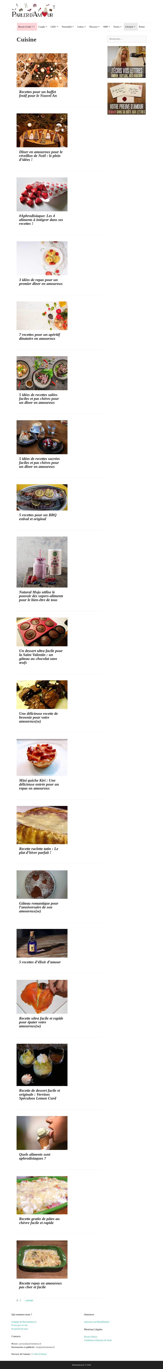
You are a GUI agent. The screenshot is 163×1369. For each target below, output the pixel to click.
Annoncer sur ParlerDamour (96, 1322)
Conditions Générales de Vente (98, 1340)
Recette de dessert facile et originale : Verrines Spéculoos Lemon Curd (39, 1094)
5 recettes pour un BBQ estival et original (38, 517)
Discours (93, 26)
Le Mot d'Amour (39, 1354)
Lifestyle (129, 26)
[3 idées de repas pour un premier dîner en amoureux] (42, 274)
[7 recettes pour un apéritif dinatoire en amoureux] (42, 329)
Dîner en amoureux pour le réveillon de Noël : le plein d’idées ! (41, 156)
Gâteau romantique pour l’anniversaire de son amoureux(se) (38, 907)
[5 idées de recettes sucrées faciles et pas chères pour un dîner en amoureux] (42, 453)
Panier (142, 26)
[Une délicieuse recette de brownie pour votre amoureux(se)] (42, 708)
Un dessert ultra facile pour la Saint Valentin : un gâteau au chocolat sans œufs (41, 657)
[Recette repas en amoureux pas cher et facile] (42, 1277)
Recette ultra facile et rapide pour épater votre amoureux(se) (41, 1022)
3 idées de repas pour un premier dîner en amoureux (41, 282)
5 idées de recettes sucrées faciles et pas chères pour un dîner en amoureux (39, 462)
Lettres (80, 26)
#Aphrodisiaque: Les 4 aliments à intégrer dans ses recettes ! (41, 220)
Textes (116, 26)
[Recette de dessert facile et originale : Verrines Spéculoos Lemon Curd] (42, 1085)
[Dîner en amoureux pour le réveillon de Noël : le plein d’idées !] (42, 146)
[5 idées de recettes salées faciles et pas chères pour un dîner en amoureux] (42, 389)
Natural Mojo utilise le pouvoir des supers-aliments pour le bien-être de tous (41, 596)
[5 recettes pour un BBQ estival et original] (42, 509)
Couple (41, 26)
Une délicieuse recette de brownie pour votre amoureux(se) (38, 717)
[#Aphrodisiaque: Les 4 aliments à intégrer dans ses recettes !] (42, 210)
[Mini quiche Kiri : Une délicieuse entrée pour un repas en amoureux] (42, 775)
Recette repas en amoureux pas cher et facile (40, 1285)
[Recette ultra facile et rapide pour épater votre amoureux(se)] (42, 1013)
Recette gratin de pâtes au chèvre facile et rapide (39, 1221)
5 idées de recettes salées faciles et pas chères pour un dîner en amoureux (39, 399)
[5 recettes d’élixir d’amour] (42, 956)
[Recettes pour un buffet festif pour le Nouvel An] (42, 86)
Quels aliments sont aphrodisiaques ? (34, 1156)
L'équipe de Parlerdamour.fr (24, 1322)
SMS (105, 26)
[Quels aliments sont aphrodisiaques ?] (42, 1149)
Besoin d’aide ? (25, 26)
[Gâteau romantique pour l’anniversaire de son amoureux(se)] (42, 898)
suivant (28, 1300)
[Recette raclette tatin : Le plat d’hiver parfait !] (42, 843)
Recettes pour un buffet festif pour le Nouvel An (38, 94)
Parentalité (67, 26)
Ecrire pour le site (19, 1325)
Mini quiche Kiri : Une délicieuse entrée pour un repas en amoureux (39, 784)
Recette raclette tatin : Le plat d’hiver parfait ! (38, 851)
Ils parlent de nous (19, 1329)
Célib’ (53, 26)
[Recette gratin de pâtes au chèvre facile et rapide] (42, 1213)
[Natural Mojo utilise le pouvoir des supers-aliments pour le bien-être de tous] (42, 586)
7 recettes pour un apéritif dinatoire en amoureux (39, 336)
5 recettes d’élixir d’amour (40, 962)
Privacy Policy (90, 1337)
